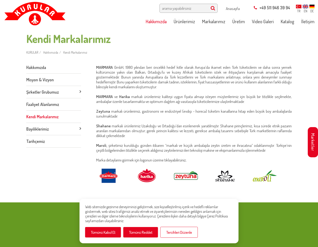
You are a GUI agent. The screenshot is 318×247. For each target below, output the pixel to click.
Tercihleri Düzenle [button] (179, 232)
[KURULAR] (34, 12)
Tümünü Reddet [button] (140, 232)
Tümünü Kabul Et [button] (103, 232)
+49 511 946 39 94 (274, 7)
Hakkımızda (50, 52)
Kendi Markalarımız (75, 52)
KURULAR (32, 52)
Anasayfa (233, 8)
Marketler (312, 142)
